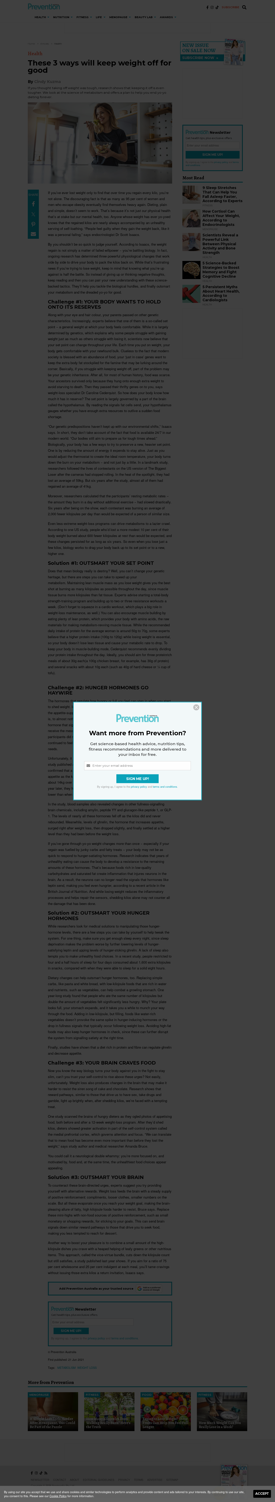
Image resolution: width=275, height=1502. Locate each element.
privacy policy (139, 787)
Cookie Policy (58, 1496)
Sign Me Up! (137, 779)
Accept (262, 1494)
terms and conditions (165, 787)
